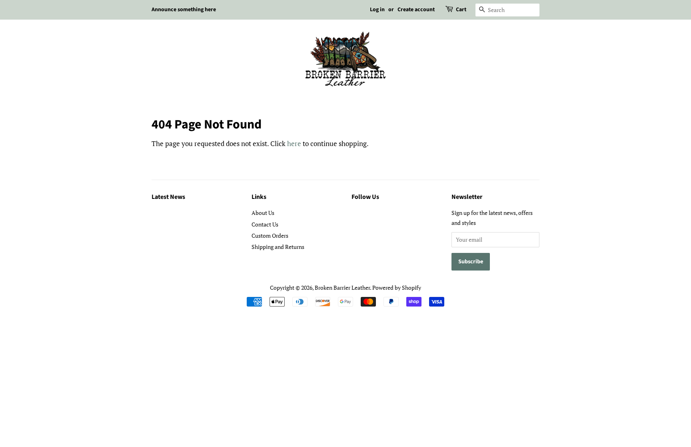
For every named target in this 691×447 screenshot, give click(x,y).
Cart (461, 10)
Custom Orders (270, 235)
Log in (377, 10)
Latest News (168, 196)
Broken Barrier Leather (342, 287)
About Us (263, 212)
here (294, 143)
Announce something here (184, 10)
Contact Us (265, 224)
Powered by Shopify (396, 287)
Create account (416, 10)
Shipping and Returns (278, 247)
